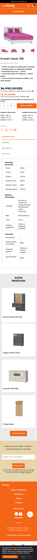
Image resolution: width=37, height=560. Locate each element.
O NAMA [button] (18, 503)
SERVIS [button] (18, 498)
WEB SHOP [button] (18, 518)
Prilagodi (23, 557)
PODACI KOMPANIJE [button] (18, 490)
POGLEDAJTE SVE (18, 433)
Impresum (18, 522)
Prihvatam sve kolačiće (10, 557)
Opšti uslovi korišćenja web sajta (18, 528)
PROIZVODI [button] (19, 494)
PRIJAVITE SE (18, 466)
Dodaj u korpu (27, 106)
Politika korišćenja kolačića (18, 530)
